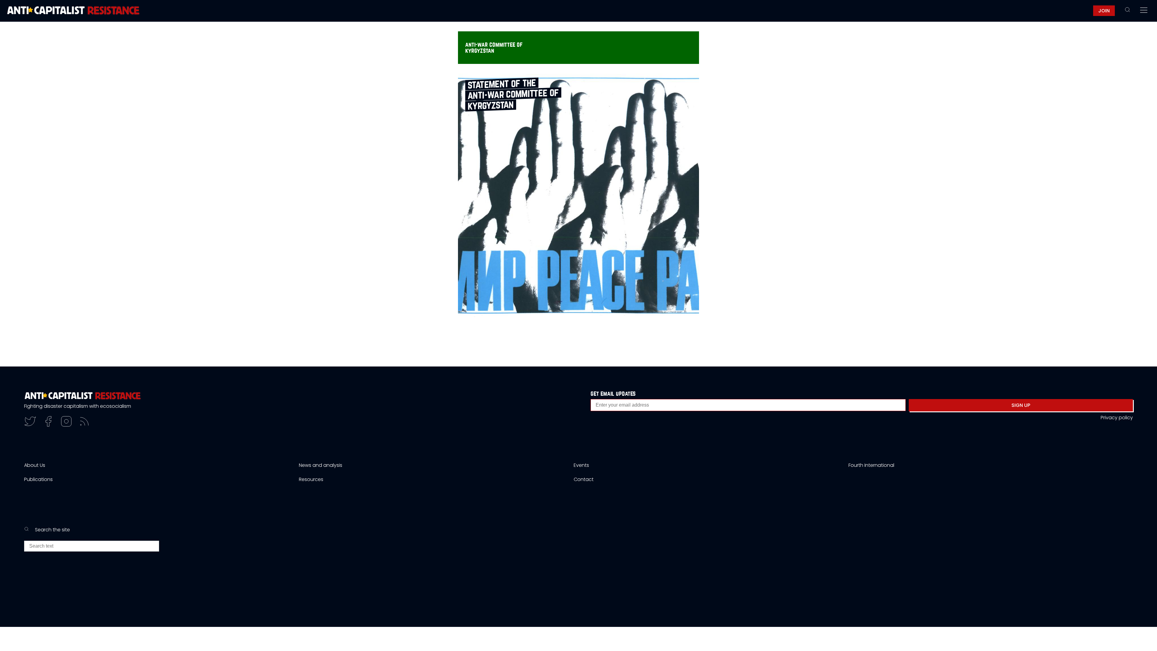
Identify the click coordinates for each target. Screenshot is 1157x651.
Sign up (1020, 405)
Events (581, 465)
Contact (584, 479)
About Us (34, 465)
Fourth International (871, 465)
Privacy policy (1117, 417)
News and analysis (320, 465)
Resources (311, 479)
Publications (38, 479)
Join (1104, 10)
